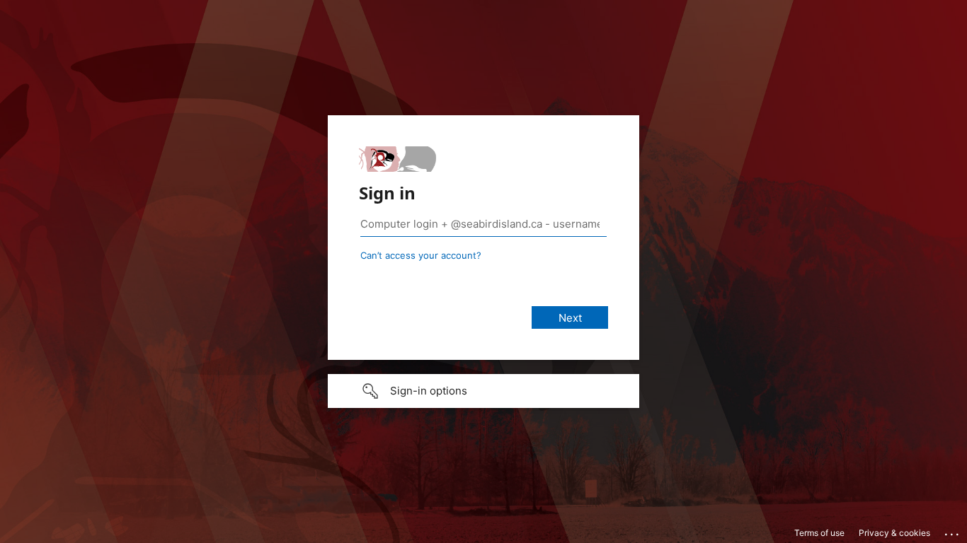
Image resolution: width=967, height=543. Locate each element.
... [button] (952, 531)
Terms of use (819, 532)
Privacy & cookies (894, 532)
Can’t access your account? (420, 255)
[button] (483, 391)
